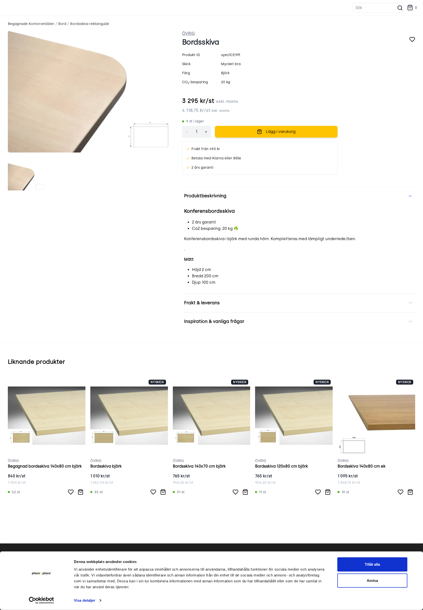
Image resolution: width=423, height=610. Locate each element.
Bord (62, 24)
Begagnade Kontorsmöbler (31, 24)
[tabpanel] (91, 91)
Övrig (188, 33)
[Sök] (400, 8)
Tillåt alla (372, 564)
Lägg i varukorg (280, 131)
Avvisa (372, 580)
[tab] (26, 177)
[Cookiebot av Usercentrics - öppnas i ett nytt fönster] (41, 600)
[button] (412, 8)
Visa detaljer (84, 600)
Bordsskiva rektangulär (89, 24)
